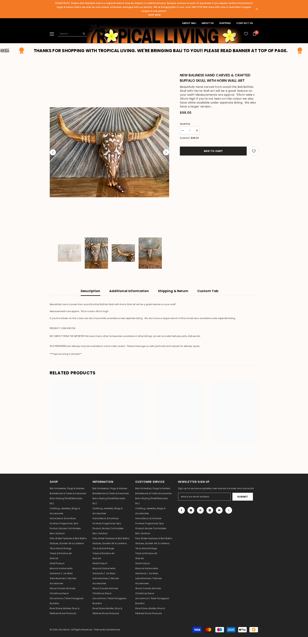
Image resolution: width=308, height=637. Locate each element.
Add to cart (213, 151)
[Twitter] (228, 510)
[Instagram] (191, 510)
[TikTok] (209, 510)
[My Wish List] (246, 34)
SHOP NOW (154, 14)
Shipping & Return (173, 291)
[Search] (72, 33)
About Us (208, 23)
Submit (242, 496)
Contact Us (244, 23)
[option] (109, 152)
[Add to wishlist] (253, 151)
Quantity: (185, 123)
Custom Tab (208, 291)
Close (256, 9)
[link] (74, 449)
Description (90, 291)
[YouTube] (219, 510)
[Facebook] (181, 510)
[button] (53, 152)
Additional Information (129, 291)
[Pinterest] (200, 510)
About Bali (189, 23)
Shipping (225, 23)
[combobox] (69, 33)
